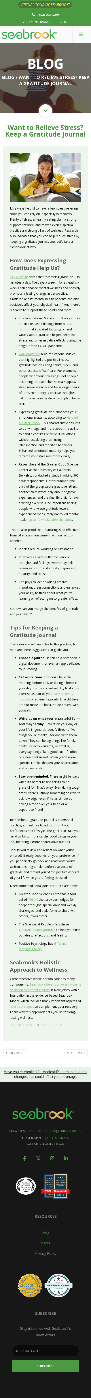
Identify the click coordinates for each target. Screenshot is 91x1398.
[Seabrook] (29, 34)
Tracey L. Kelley (51, 1025)
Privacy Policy (45, 1253)
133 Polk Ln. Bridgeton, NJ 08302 (55, 1131)
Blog (63, 22)
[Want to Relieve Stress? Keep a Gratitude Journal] (45, 177)
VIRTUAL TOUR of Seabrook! (45, 4)
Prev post (16, 1053)
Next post (75, 1053)
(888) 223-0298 (48, 14)
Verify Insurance (37, 22)
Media (45, 1243)
